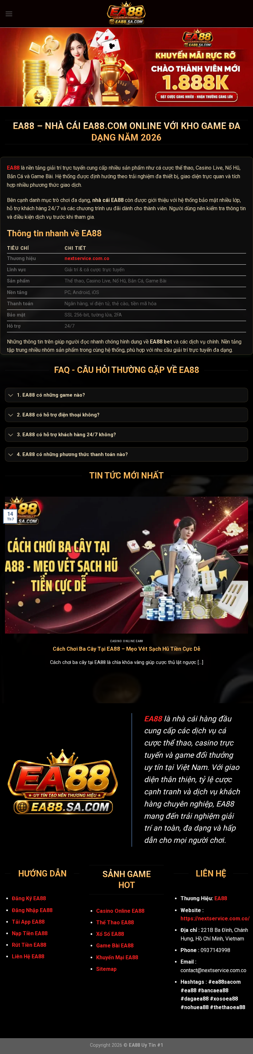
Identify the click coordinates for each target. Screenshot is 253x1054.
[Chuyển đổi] (10, 396)
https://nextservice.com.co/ (215, 918)
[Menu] (9, 14)
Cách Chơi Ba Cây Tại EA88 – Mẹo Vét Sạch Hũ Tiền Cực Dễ (126, 649)
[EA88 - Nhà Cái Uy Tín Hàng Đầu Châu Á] (126, 13)
